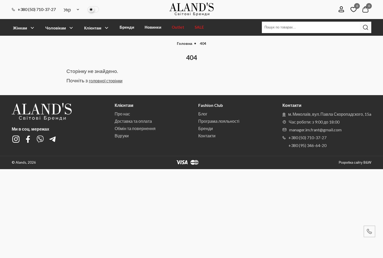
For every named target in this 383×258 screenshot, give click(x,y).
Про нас (122, 113)
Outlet (178, 27)
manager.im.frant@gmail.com (315, 129)
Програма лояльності (218, 121)
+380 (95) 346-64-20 (307, 145)
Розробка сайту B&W (355, 162)
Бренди (127, 27)
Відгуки (122, 135)
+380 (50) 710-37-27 (37, 9)
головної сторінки (105, 80)
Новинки (153, 27)
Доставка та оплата (133, 121)
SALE (199, 27)
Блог (202, 113)
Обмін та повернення (135, 128)
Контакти (206, 135)
